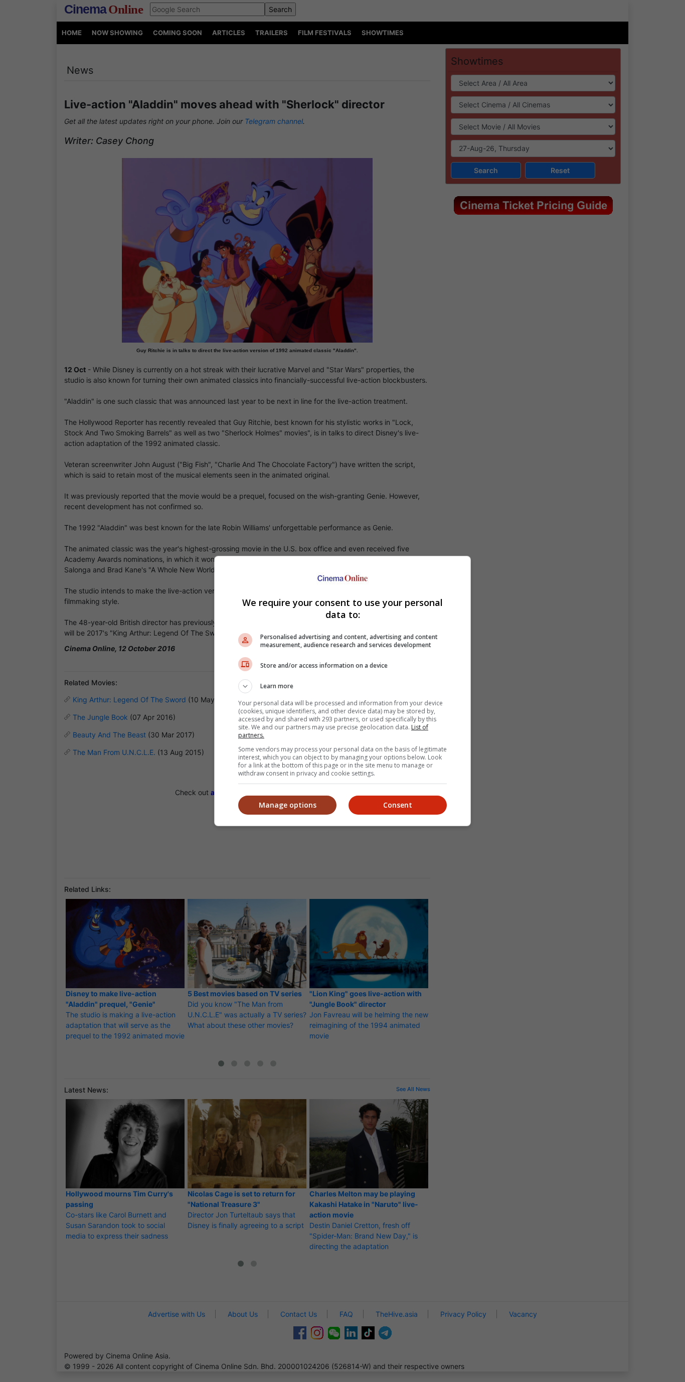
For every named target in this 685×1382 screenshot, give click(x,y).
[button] (342, 686)
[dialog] (342, 691)
